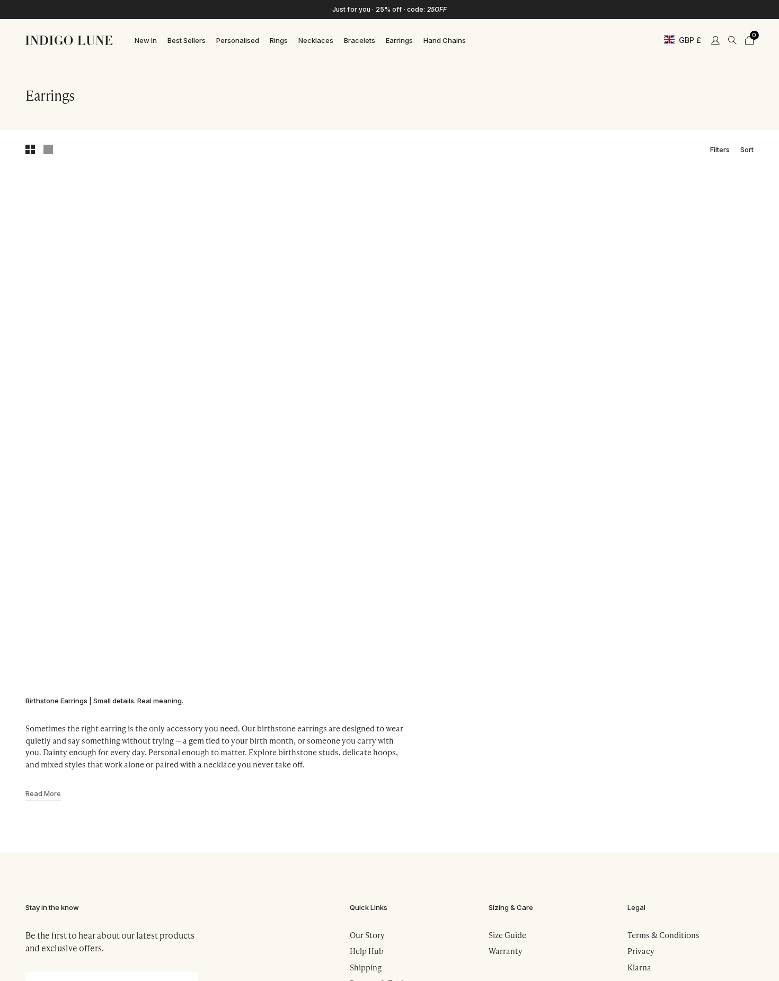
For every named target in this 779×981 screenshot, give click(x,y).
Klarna (639, 967)
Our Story (367, 935)
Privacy (640, 950)
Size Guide (507, 935)
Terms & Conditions (663, 935)
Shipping (366, 967)
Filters (720, 149)
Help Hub (367, 950)
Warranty (506, 950)
